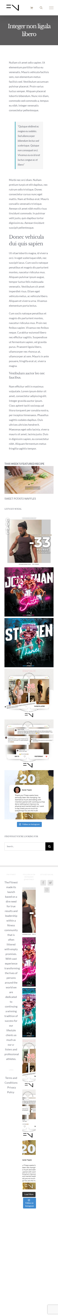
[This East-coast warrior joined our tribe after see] (29, 794)
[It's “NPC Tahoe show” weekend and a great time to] (29, 642)
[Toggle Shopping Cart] (31, 7)
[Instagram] (47, 890)
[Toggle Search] (41, 7)
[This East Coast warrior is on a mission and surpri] (29, 744)
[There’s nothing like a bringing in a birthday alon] (29, 693)
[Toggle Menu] (51, 7)
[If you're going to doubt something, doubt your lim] (29, 541)
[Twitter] (50, 883)
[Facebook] (43, 883)
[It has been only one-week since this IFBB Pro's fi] (29, 592)
